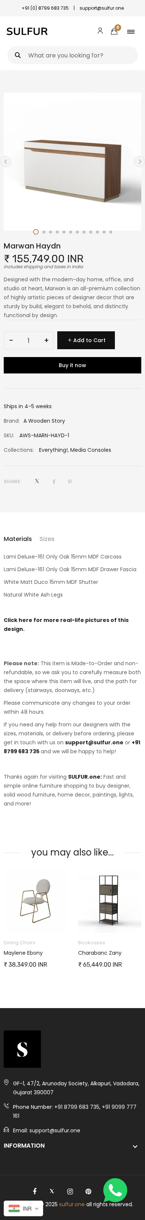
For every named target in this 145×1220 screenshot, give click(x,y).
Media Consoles (90, 450)
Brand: (12, 421)
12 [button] (110, 232)
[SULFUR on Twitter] (52, 1191)
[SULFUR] (27, 31)
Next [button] (139, 161)
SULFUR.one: (85, 777)
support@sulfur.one (94, 742)
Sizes (47, 539)
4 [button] (57, 232)
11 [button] (104, 232)
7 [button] (77, 232)
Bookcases (91, 942)
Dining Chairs (19, 942)
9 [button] (90, 232)
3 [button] (50, 232)
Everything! (53, 450)
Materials (18, 539)
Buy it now (72, 365)
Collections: (19, 450)
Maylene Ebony (23, 953)
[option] (72, 162)
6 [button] (70, 232)
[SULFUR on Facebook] (34, 1191)
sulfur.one (72, 1204)
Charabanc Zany (100, 953)
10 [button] (97, 232)
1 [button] (36, 232)
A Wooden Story (44, 421)
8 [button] (84, 232)
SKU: (9, 435)
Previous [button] (5, 161)
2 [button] (43, 232)
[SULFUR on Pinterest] (88, 1191)
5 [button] (63, 232)
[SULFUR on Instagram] (70, 1191)
